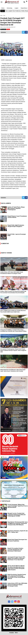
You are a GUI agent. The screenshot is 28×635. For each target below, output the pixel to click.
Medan (2, 8)
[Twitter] (23, 32)
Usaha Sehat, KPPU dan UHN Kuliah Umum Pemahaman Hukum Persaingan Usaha (17, 584)
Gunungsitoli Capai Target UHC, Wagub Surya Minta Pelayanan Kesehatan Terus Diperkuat (16, 558)
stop (8, 29)
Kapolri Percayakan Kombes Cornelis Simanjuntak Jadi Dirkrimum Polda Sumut (15, 550)
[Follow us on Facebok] (9, 601)
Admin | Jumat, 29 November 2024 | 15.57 (7, 27)
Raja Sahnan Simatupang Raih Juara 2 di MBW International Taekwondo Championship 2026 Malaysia (18, 523)
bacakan (4, 29)
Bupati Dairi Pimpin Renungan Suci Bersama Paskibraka (17, 540)
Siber (16, 632)
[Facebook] (26, 32)
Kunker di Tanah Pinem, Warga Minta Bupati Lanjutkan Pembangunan (16, 208)
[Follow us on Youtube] (18, 601)
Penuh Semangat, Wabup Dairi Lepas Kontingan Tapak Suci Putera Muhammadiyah (18, 506)
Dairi (4, 15)
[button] (26, 0)
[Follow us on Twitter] (12, 601)
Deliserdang (9, 8)
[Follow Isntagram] (15, 601)
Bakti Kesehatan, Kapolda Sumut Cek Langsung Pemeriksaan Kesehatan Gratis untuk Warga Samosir (17, 576)
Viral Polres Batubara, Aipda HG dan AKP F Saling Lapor (18, 531)
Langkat (16, 8)
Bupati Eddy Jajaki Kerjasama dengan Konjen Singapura (16, 226)
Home (1, 15)
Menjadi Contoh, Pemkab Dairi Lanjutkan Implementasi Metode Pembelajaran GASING (17, 515)
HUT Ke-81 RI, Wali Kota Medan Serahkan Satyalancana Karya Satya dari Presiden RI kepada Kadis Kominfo (16, 567)
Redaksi (11, 632)
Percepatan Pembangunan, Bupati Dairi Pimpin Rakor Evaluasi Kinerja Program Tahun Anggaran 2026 (13, 350)
